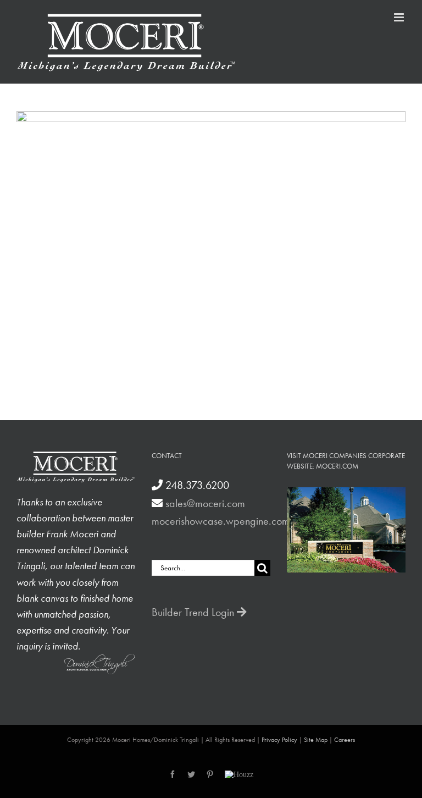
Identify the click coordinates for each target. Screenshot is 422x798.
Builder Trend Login (194, 612)
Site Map (315, 739)
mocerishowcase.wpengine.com (221, 521)
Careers (344, 739)
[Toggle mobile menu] (400, 17)
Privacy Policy (279, 739)
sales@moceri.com (205, 503)
